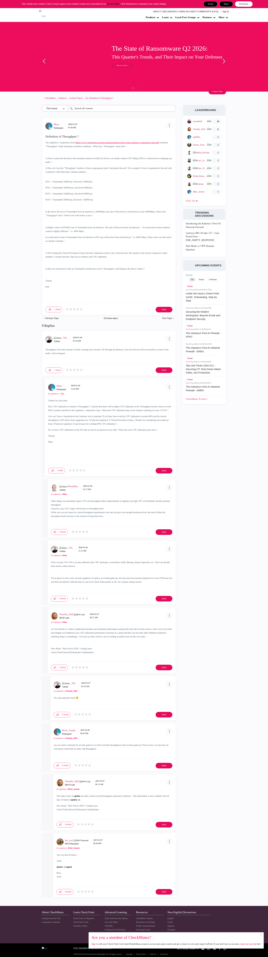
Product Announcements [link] (145, 926)
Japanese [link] (171, 926)
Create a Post (217, 91)
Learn (165, 17)
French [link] (170, 922)
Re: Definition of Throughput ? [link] (99, 98)
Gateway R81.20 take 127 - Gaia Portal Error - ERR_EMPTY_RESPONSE (202, 236)
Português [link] (171, 930)
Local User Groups (185, 17)
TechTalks (109, 926)
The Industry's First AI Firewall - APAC (203, 335)
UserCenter (164, 954)
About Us (153, 954)
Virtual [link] (201, 279)
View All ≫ (192, 201)
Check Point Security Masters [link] (116, 918)
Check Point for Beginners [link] (83, 918)
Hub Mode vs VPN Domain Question (200, 248)
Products (150, 17)
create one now (246, 944)
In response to (56, 394)
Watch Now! (60, 65)
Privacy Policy (113, 4)
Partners (207, 17)
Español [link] (171, 918)
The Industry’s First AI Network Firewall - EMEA (203, 349)
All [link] (192, 279)
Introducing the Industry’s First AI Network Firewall (203, 225)
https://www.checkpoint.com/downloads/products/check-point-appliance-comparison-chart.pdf (117, 142)
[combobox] (122, 108)
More (221, 17)
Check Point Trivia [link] (80, 922)
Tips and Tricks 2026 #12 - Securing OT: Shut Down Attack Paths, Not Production (203, 369)
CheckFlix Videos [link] (80, 926)
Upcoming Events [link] (143, 930)
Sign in (94, 944)
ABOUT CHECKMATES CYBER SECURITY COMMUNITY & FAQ (185, 11)
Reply (164, 309)
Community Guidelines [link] (51, 922)
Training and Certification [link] (115, 930)
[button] (210, 4)
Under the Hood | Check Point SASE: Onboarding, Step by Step (202, 297)
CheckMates (50, 98)
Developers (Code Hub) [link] (145, 922)
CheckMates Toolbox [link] (144, 918)
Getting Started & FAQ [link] (51, 918)
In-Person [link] (213, 279)
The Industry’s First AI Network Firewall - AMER (203, 388)
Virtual (189, 286)
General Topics (76, 98)
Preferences (243, 4)
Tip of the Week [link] (111, 922)
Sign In (225, 11)
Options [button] (172, 97)
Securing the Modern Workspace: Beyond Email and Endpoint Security (203, 315)
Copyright (129, 954)
